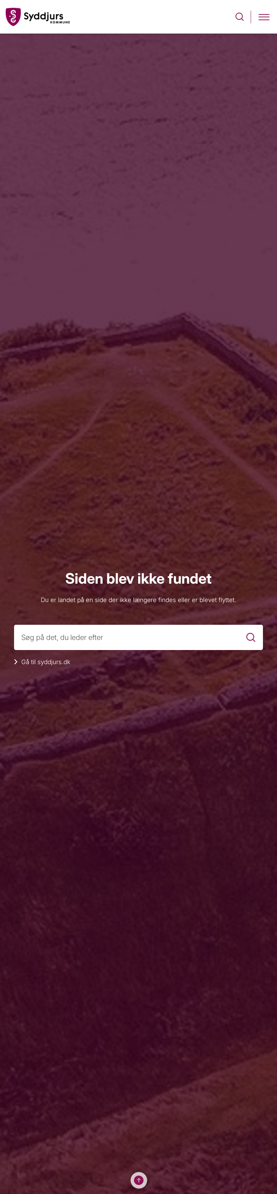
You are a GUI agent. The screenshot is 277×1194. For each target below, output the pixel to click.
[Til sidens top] (139, 1180)
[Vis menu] (264, 17)
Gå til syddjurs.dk (45, 662)
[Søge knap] (240, 17)
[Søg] (250, 637)
